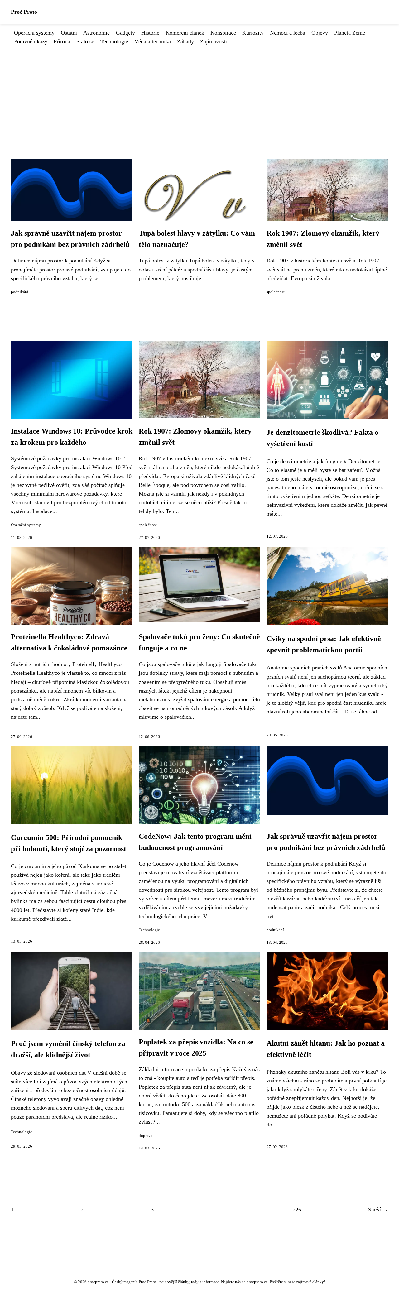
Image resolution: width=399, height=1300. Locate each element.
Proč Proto (24, 12)
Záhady (185, 41)
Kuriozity (253, 33)
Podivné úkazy (30, 41)
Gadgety (125, 33)
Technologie (114, 41)
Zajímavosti (213, 41)
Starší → (378, 1209)
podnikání (19, 292)
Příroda (62, 41)
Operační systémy (34, 33)
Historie (150, 33)
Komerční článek (185, 33)
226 (297, 1209)
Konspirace (223, 33)
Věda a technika (152, 41)
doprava (145, 1136)
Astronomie (96, 33)
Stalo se (85, 41)
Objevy (319, 33)
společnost (276, 292)
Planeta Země (349, 33)
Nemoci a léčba (287, 33)
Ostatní (69, 33)
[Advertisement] (199, 92)
